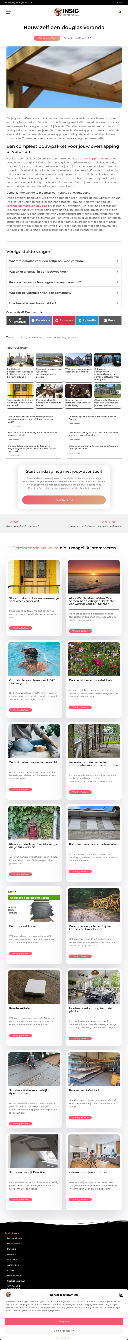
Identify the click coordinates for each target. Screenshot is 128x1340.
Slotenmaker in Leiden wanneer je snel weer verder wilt (20, 403)
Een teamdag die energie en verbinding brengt (49, 403)
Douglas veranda (31, 337)
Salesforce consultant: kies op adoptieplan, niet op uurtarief (93, 447)
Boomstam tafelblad (84, 1090)
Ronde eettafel (19, 1008)
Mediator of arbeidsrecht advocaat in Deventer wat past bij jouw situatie (20, 373)
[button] (121, 1295)
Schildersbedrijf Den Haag (28, 1172)
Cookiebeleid (62, 1338)
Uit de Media (13, 1243)
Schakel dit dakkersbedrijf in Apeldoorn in (30, 1092)
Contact (11, 1270)
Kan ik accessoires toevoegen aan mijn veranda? (64, 282)
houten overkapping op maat (59, 337)
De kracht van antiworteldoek (90, 680)
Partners (11, 1249)
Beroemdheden (15, 1238)
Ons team (12, 1259)
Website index (14, 1275)
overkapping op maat (97, 158)
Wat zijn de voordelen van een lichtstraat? (64, 292)
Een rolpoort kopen (23, 926)
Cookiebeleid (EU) (16, 1281)
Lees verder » (14, 426)
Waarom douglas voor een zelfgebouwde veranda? (64, 261)
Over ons (11, 1254)
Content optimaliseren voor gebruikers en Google (92, 418)
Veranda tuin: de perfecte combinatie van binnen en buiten (93, 764)
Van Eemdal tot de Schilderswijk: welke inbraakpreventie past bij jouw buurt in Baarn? (30, 419)
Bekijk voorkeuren (64, 1330)
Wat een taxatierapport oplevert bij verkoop (78, 370)
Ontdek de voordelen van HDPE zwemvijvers (32, 682)
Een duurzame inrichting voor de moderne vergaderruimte (32, 433)
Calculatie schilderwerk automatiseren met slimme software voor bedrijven (106, 374)
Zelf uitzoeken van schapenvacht (33, 762)
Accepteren (64, 1321)
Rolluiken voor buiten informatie (92, 844)
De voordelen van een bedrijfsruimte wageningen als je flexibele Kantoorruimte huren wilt (32, 448)
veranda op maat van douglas (26, 205)
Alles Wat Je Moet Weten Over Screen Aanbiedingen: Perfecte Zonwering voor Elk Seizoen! (91, 601)
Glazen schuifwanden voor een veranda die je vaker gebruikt (106, 403)
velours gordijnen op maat (88, 1172)
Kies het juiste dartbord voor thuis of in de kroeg (77, 403)
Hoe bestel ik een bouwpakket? (64, 303)
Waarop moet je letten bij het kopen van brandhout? (90, 928)
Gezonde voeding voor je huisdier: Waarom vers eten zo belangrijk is (93, 433)
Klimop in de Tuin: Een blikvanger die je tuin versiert (33, 846)
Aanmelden (13, 1265)
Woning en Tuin (47, 38)
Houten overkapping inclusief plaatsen (90, 1010)
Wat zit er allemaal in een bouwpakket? (64, 271)
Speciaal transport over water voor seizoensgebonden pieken (49, 373)
